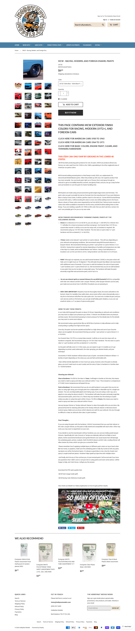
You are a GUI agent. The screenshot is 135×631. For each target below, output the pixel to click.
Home (17, 45)
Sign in (105, 19)
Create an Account (115, 19)
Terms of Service (20, 601)
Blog (16, 615)
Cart (115, 24)
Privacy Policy (19, 609)
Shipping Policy (20, 604)
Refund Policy (19, 606)
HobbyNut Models (24, 627)
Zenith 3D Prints (73, 45)
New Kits (26, 45)
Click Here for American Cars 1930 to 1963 (81, 138)
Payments (18, 612)
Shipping (61, 74)
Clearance (87, 45)
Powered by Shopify (38, 627)
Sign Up (115, 608)
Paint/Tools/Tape (54, 45)
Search (17, 598)
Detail (97, 45)
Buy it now (70, 112)
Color (60, 79)
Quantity (61, 89)
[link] (72, 478)
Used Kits (39, 45)
